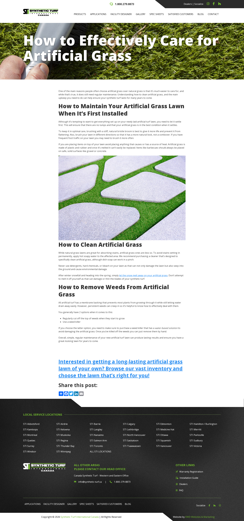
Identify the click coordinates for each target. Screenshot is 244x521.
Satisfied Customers (180, 14)
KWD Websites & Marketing (200, 516)
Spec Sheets (157, 14)
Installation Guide (189, 477)
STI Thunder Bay (65, 446)
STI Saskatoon (130, 440)
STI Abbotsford (31, 424)
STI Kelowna (63, 429)
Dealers (188, 4)
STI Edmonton (163, 424)
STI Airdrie (62, 424)
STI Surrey (28, 446)
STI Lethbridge (131, 429)
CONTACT (213, 14)
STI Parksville (197, 435)
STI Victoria (196, 446)
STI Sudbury (196, 440)
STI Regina (62, 440)
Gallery (140, 14)
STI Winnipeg (63, 451)
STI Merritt (195, 429)
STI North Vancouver (134, 435)
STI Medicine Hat (165, 429)
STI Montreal (30, 435)
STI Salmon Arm (98, 440)
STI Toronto (96, 446)
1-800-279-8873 (121, 481)
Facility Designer (121, 14)
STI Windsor (29, 451)
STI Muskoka (63, 435)
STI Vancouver (164, 446)
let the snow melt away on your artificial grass (143, 275)
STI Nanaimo (97, 435)
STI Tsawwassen (132, 446)
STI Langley (96, 429)
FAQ (181, 490)
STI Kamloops (30, 429)
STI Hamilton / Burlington (203, 424)
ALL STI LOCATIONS (100, 451)
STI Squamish (163, 440)
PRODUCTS (80, 14)
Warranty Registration (191, 471)
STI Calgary (129, 424)
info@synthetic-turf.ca (90, 481)
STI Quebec (29, 440)
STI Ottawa (162, 435)
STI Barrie (95, 424)
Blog (201, 14)
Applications (98, 14)
